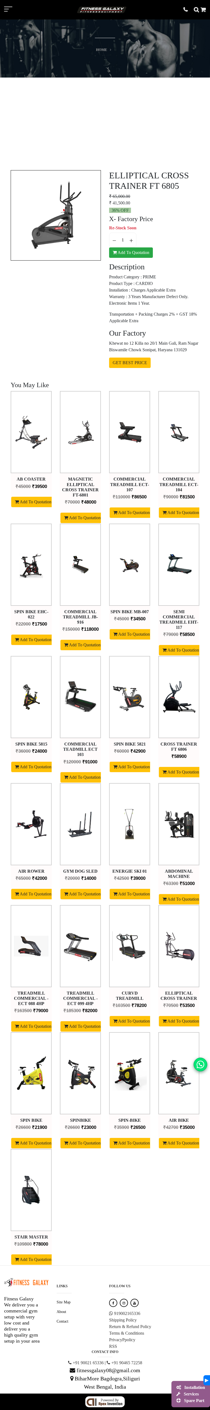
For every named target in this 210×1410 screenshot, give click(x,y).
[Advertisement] (105, 118)
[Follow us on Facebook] (113, 1303)
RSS (113, 1346)
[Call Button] (188, 9)
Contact (62, 1321)
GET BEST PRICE (130, 362)
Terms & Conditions (126, 1333)
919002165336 (126, 1313)
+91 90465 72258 (126, 1362)
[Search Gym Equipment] (197, 9)
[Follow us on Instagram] (124, 1303)
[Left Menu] (13, 9)
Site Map (64, 1302)
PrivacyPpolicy (122, 1339)
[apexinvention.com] (105, 1401)
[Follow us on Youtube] (134, 1303)
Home (101, 50)
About (61, 1312)
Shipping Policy (123, 1320)
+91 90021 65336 (88, 1362)
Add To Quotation (133, 252)
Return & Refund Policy (130, 1326)
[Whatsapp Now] (200, 1063)
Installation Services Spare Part (194, 1394)
